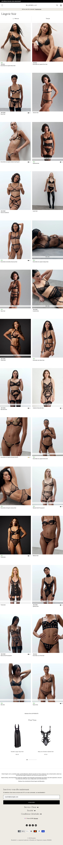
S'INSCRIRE (31, 802)
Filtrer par (17, 18)
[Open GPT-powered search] (57, 5)
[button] (61, 1)
